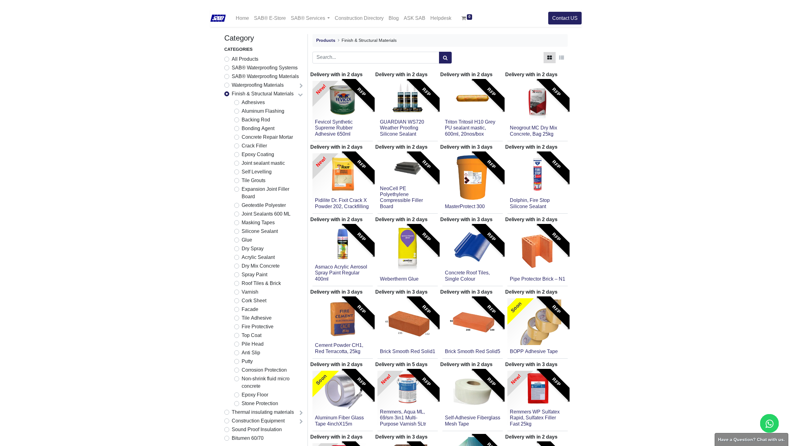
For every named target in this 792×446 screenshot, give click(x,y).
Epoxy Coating (258, 154)
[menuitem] (242, 18)
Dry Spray (253, 249)
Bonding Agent (258, 128)
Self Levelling (257, 172)
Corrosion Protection (264, 370)
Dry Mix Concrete (261, 266)
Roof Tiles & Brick (261, 283)
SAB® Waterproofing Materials (265, 76)
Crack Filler (254, 146)
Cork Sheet (254, 301)
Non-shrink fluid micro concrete (266, 382)
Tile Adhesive (257, 318)
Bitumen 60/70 (248, 438)
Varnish (250, 292)
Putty (247, 361)
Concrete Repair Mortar (267, 137)
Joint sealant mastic (263, 163)
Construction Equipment (258, 421)
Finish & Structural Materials (263, 94)
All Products (245, 59)
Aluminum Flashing (263, 111)
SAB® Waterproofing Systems (265, 68)
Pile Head (253, 344)
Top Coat (251, 335)
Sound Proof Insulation (257, 429)
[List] (561, 57)
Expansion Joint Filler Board (265, 193)
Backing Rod (256, 120)
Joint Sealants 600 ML (266, 214)
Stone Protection (260, 403)
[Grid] (550, 57)
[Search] (445, 57)
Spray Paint (254, 275)
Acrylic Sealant (258, 257)
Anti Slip (251, 353)
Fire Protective (257, 327)
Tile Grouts (253, 180)
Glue (247, 240)
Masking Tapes (258, 223)
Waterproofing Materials (258, 85)
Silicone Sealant (260, 231)
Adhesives (253, 102)
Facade (250, 309)
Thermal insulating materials (263, 412)
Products (325, 40)
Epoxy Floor (255, 395)
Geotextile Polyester (264, 205)
